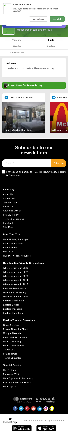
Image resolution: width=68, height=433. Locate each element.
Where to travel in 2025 (15, 284)
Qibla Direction (11, 325)
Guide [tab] (51, 39)
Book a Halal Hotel (13, 243)
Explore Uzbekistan (13, 301)
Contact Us (9, 198)
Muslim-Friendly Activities (17, 256)
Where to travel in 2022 (15, 272)
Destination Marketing (14, 292)
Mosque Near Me (12, 333)
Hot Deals (8, 252)
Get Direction (17, 52)
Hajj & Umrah (10, 370)
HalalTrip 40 (9, 386)
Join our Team (10, 202)
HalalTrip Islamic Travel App (18, 378)
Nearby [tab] (17, 46)
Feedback (8, 223)
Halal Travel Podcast (14, 345)
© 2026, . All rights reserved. (42, 420)
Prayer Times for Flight (15, 329)
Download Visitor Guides (16, 296)
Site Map (8, 227)
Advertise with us (12, 211)
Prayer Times (10, 354)
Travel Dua (9, 350)
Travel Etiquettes (12, 358)
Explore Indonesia (12, 309)
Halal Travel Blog (12, 341)
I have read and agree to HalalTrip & (36, 173)
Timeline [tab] (17, 39)
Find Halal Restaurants (15, 337)
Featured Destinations (15, 288)
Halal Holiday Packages (15, 239)
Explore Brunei (11, 305)
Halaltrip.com (36, 420)
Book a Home (10, 247)
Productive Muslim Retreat (17, 382)
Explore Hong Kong (13, 313)
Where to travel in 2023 (15, 276)
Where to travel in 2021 (15, 268)
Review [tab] (51, 46)
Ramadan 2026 (11, 374)
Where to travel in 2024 (15, 280)
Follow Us (8, 206)
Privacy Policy (50, 171)
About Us (8, 194)
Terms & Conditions (13, 219)
